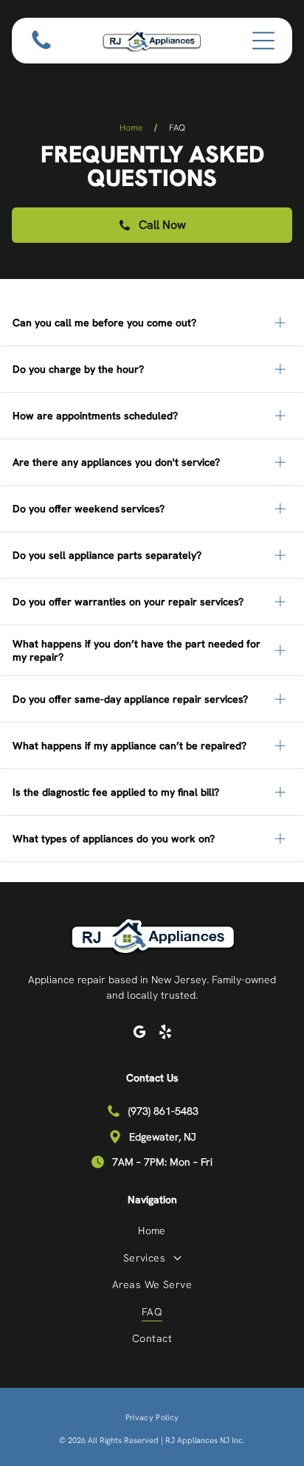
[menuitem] (152, 1230)
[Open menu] (263, 41)
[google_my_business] (139, 1034)
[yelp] (165, 1034)
